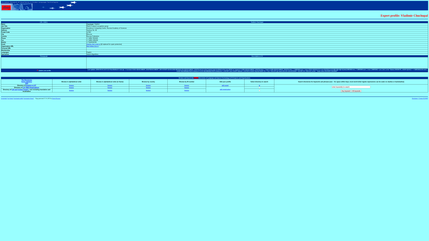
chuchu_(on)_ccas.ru (93, 44)
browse (71, 85)
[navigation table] (18, 98)
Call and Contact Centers (20, 89)
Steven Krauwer (56, 98)
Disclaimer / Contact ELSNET (420, 98)
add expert (225, 85)
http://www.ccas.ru (93, 46)
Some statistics (26, 82)
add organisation (225, 89)
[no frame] (10, 98)
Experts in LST (31, 85)
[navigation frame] (29, 98)
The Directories (26, 80)
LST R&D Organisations (31, 87)
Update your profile (44, 70)
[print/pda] (4, 98)
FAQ (26, 83)
